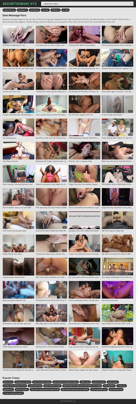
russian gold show (35, 386)
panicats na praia (99, 382)
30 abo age (122, 386)
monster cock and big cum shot (15, 386)
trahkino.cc (55, 10)
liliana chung (8, 382)
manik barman (113, 382)
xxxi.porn (45, 10)
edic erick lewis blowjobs (41, 382)
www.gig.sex (34, 10)
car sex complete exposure (13, 393)
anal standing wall (116, 389)
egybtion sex (8, 389)
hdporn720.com (9, 10)
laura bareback (109, 386)
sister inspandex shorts (52, 386)
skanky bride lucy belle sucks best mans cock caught (82, 386)
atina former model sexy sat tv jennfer (75, 389)
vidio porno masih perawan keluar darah (45, 389)
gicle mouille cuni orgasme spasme (66, 382)
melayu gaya (85, 382)
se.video (65, 10)
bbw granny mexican (23, 382)
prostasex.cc (22, 10)
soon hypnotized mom (99, 389)
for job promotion (22, 389)
